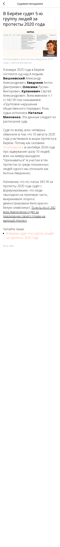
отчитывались (13, 147)
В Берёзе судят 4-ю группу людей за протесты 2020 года (30, 235)
